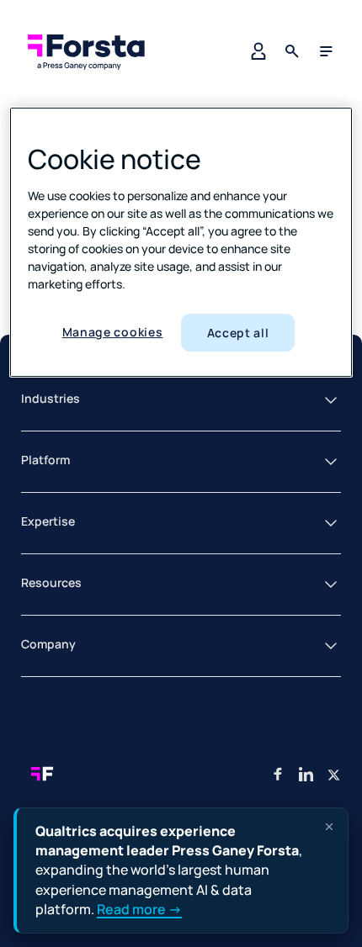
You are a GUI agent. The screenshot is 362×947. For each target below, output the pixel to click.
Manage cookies (112, 332)
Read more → (139, 909)
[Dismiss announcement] (329, 827)
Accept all (238, 333)
